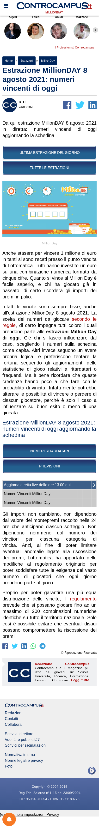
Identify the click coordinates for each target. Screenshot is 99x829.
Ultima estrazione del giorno (49, 153)
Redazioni (13, 713)
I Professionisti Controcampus (74, 47)
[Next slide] (95, 30)
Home (9, 60)
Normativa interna (20, 755)
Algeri (13, 17)
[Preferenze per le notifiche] (9, 819)
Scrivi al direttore (19, 734)
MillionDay (54, 12)
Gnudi (59, 17)
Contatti (11, 719)
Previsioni (49, 466)
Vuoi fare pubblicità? (22, 740)
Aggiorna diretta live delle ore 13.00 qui (37, 485)
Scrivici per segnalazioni (26, 745)
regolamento (83, 598)
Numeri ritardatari (49, 451)
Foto (8, 766)
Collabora (13, 724)
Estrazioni (26, 60)
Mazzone (82, 17)
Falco (35, 17)
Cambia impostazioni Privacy (34, 814)
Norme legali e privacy (24, 760)
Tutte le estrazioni (49, 168)
